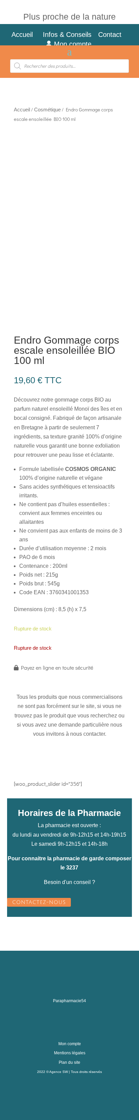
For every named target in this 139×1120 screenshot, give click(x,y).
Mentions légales (69, 1053)
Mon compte (71, 44)
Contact (114, 34)
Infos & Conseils (67, 34)
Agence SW (58, 1072)
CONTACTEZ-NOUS (39, 902)
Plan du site (69, 1062)
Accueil (22, 34)
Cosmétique (47, 109)
